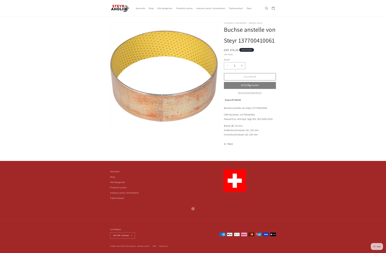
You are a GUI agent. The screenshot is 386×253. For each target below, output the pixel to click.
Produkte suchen (118, 187)
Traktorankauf (117, 198)
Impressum (163, 246)
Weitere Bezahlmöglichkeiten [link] (250, 92)
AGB (154, 246)
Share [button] (230, 144)
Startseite (115, 171)
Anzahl (227, 59)
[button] (266, 8)
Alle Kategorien (117, 182)
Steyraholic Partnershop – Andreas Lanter (132, 246)
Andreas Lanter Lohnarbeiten (124, 192)
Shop (112, 177)
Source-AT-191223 (233, 100)
